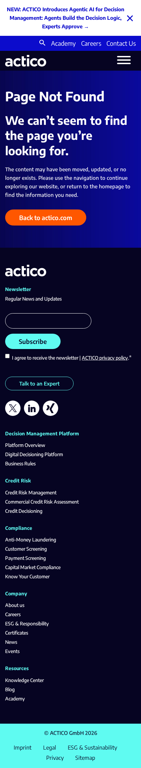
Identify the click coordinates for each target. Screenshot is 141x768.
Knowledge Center (24, 680)
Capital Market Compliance (33, 567)
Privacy (55, 757)
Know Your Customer (27, 576)
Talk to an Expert (39, 383)
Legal (49, 747)
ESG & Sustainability (92, 747)
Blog (10, 689)
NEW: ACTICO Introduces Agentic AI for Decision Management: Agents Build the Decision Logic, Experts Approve (65, 17)
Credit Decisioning (23, 511)
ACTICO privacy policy (105, 358)
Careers (91, 43)
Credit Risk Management (30, 492)
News (11, 642)
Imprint (22, 747)
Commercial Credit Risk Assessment (42, 502)
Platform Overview (25, 445)
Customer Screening (26, 549)
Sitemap (85, 757)
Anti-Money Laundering (30, 539)
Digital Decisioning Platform (34, 454)
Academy (63, 43)
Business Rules (20, 463)
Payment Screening (25, 558)
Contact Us (121, 43)
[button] (42, 43)
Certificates (16, 633)
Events (12, 651)
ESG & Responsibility (27, 623)
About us (14, 605)
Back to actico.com (45, 217)
